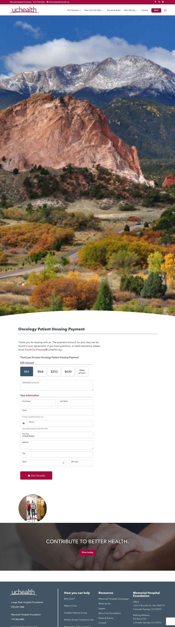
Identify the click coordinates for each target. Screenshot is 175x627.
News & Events (106, 618)
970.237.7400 (17, 607)
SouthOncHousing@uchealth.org (43, 350)
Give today (87, 552)
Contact (144, 10)
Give (156, 10)
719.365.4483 (17, 619)
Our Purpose (73, 10)
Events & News (114, 10)
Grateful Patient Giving (75, 613)
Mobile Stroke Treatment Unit (79, 620)
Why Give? (69, 599)
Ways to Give (70, 606)
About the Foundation (110, 613)
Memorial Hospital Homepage (114, 599)
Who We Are (129, 10)
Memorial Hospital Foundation (21, 2)
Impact (102, 608)
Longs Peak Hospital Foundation (27, 602)
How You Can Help (92, 10)
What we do (105, 604)
